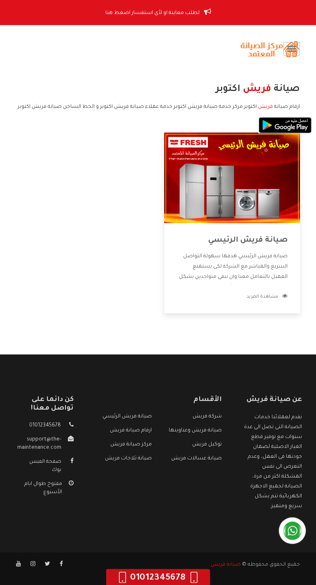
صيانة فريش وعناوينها (195, 431)
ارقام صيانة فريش (131, 431)
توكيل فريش (207, 444)
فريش (265, 107)
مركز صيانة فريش (131, 444)
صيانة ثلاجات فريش (128, 458)
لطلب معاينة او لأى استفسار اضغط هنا (153, 13)
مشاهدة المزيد (262, 296)
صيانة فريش (226, 565)
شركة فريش (207, 417)
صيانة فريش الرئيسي (248, 240)
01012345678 (45, 426)
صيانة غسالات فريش (196, 458)
